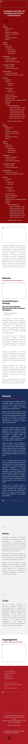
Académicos (8, 46)
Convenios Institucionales (11, 68)
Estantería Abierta (10, 95)
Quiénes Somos (9, 29)
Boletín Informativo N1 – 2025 (17, 107)
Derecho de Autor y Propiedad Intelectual (16, 100)
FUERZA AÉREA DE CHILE (10, 678)
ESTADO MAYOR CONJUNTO (11, 683)
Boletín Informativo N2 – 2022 (17, 116)
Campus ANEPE (11, 53)
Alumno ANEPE (9, 48)
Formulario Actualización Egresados (14, 75)
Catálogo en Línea (10, 98)
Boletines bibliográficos (13, 105)
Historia (7, 36)
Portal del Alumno (12, 51)
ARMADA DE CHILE (8, 676)
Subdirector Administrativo (12, 34)
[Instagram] (10, 20)
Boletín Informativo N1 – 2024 (17, 109)
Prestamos (10, 85)
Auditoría (7, 39)
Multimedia (8, 102)
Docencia (5, 44)
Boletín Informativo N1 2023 (17, 111)
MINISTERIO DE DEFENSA (10, 671)
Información (8, 80)
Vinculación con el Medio (9, 64)
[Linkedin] (14, 20)
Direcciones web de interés (14, 121)
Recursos (7, 104)
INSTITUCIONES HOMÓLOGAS (11, 688)
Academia (5, 27)
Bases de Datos (9, 88)
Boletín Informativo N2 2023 (17, 113)
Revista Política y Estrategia (12, 61)
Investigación (6, 56)
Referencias (10, 83)
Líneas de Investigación (11, 58)
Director (7, 30)
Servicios (7, 81)
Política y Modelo (9, 66)
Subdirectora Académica (11, 32)
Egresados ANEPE (7, 71)
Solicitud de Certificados (11, 73)
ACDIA (6, 686)
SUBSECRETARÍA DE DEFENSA (11, 673)
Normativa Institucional (11, 37)
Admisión (5, 42)
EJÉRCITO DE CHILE (9, 675)
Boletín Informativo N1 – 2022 (17, 114)
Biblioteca (5, 78)
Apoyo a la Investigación (11, 96)
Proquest (9, 90)
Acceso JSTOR (11, 92)
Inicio (4, 25)
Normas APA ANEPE (10, 60)
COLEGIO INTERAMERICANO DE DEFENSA (13, 684)
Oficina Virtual (11, 49)
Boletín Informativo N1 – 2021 (17, 118)
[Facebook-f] (2, 20)
